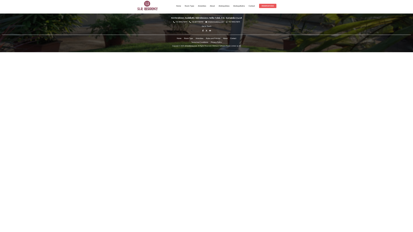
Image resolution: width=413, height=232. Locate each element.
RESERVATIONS (268, 6)
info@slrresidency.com (216, 22)
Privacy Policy (216, 42)
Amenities (202, 6)
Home (178, 6)
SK (239, 46)
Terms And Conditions (199, 42)
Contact (252, 6)
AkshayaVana (224, 6)
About (212, 6)
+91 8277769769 (197, 22)
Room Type (189, 6)
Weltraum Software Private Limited (224, 46)
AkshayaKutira (239, 6)
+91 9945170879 (181, 22)
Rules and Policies (213, 38)
